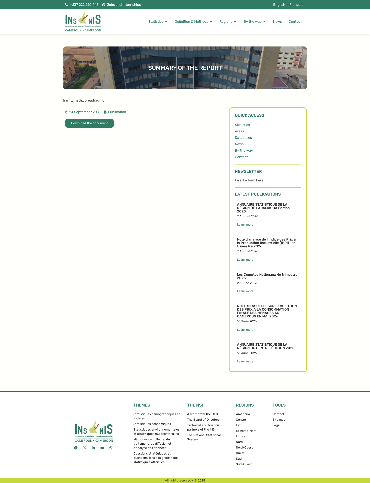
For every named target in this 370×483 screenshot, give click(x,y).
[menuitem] (279, 5)
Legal (276, 425)
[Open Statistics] (166, 21)
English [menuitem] (279, 5)
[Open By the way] (264, 21)
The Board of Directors (203, 420)
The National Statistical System (204, 437)
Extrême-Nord (246, 431)
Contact (241, 157)
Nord (239, 442)
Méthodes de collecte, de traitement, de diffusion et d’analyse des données (152, 444)
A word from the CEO (202, 414)
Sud (239, 459)
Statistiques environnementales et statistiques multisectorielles (156, 432)
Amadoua (243, 414)
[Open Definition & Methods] (211, 21)
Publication (117, 112)
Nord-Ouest (244, 447)
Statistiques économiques (152, 424)
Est (238, 425)
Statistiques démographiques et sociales (156, 416)
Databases (243, 138)
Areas (239, 131)
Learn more (245, 224)
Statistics (242, 125)
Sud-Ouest (244, 464)
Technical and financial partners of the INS (203, 427)
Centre (241, 420)
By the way (244, 150)
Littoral (241, 436)
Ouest (240, 453)
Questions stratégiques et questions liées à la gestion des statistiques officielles (155, 458)
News (239, 144)
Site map (279, 420)
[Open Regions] (235, 21)
